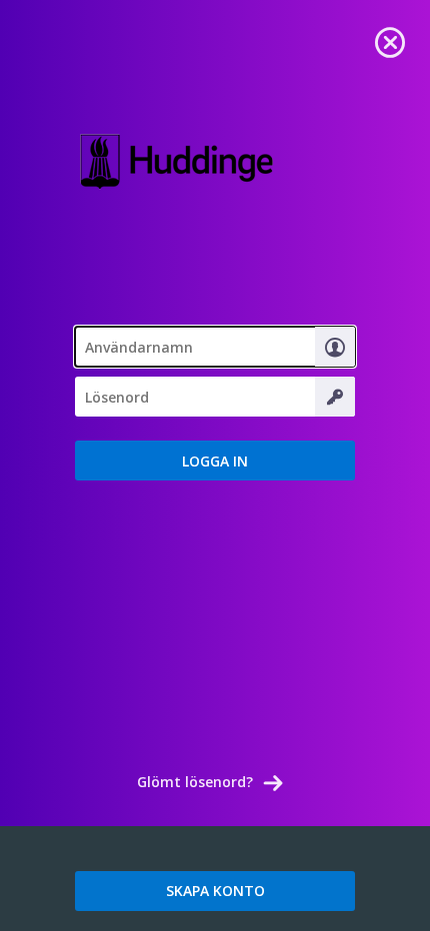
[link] (390, 40)
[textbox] (215, 347)
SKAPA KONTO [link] (215, 890)
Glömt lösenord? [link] (195, 781)
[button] (215, 460)
